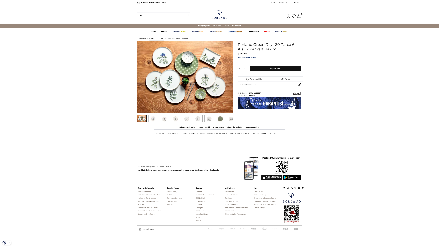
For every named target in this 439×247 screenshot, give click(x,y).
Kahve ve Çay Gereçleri (147, 198)
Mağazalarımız (148, 229)
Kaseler (141, 204)
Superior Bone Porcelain (205, 195)
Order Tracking (260, 195)
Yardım (272, 2)
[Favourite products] (293, 15)
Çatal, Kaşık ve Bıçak (146, 214)
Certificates (229, 211)
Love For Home (202, 214)
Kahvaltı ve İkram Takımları (177, 39)
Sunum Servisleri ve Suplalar (149, 211)
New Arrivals (172, 201)
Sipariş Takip (284, 2)
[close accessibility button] (9, 243)
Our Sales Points (231, 201)
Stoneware (200, 201)
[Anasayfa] (219, 15)
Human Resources (232, 195)
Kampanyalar (204, 26)
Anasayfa (142, 39)
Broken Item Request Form (265, 198)
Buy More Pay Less (174, 198)
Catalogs (228, 198)
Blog (227, 26)
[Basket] (299, 15)
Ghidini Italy (201, 198)
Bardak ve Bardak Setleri (148, 208)
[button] (142, 118)
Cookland (199, 211)
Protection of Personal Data (265, 204)
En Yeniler (217, 26)
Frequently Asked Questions (265, 201)
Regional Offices (231, 204)
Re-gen (199, 204)
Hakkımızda (229, 192)
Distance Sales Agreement (235, 214)
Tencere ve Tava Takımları (148, 201)
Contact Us (258, 192)
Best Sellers (171, 204)
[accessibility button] (4, 242)
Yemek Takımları (144, 192)
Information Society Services (236, 208)
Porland (199, 192)
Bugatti (199, 220)
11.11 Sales (170, 195)
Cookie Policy (259, 208)
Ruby (198, 217)
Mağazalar (236, 26)
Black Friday (172, 192)
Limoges (199, 208)
